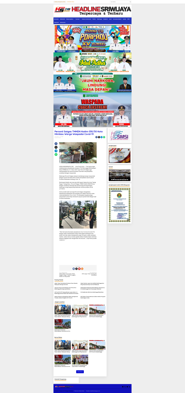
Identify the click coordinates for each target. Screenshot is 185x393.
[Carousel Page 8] (124, 179)
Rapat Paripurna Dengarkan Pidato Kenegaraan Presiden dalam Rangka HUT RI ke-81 (66, 297)
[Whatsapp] (104, 137)
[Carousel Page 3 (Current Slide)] (115, 179)
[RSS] (82, 269)
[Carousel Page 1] (112, 179)
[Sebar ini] (96, 137)
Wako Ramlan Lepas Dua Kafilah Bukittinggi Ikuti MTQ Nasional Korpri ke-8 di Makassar (92, 284)
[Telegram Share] (101, 137)
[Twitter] (76, 269)
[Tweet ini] (99, 137)
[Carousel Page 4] (117, 179)
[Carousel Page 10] (127, 179)
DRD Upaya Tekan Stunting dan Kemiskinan (89, 274)
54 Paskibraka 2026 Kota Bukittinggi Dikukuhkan (92, 292)
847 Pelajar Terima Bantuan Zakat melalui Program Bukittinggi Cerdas (93, 297)
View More (80, 371)
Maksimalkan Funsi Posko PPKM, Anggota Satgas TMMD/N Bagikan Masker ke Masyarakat (67, 274)
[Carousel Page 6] (120, 179)
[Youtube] (79, 269)
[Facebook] (74, 269)
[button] (130, 2)
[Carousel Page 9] (125, 179)
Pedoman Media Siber (79, 390)
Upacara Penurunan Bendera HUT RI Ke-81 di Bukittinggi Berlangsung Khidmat (65, 288)
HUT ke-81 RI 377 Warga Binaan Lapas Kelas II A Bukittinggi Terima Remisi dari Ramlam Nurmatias (66, 293)
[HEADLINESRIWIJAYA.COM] (92, 10)
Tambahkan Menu (70, 1)
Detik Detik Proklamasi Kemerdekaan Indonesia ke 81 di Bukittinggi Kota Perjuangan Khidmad (93, 288)
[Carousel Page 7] (122, 179)
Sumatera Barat (58, 137)
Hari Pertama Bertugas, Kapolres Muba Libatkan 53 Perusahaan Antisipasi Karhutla (119, 174)
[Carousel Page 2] (113, 179)
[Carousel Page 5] (118, 179)
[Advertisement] (78, 252)
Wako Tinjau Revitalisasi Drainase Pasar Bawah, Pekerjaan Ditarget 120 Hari (66, 284)
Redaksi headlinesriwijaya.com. (93, 390)
